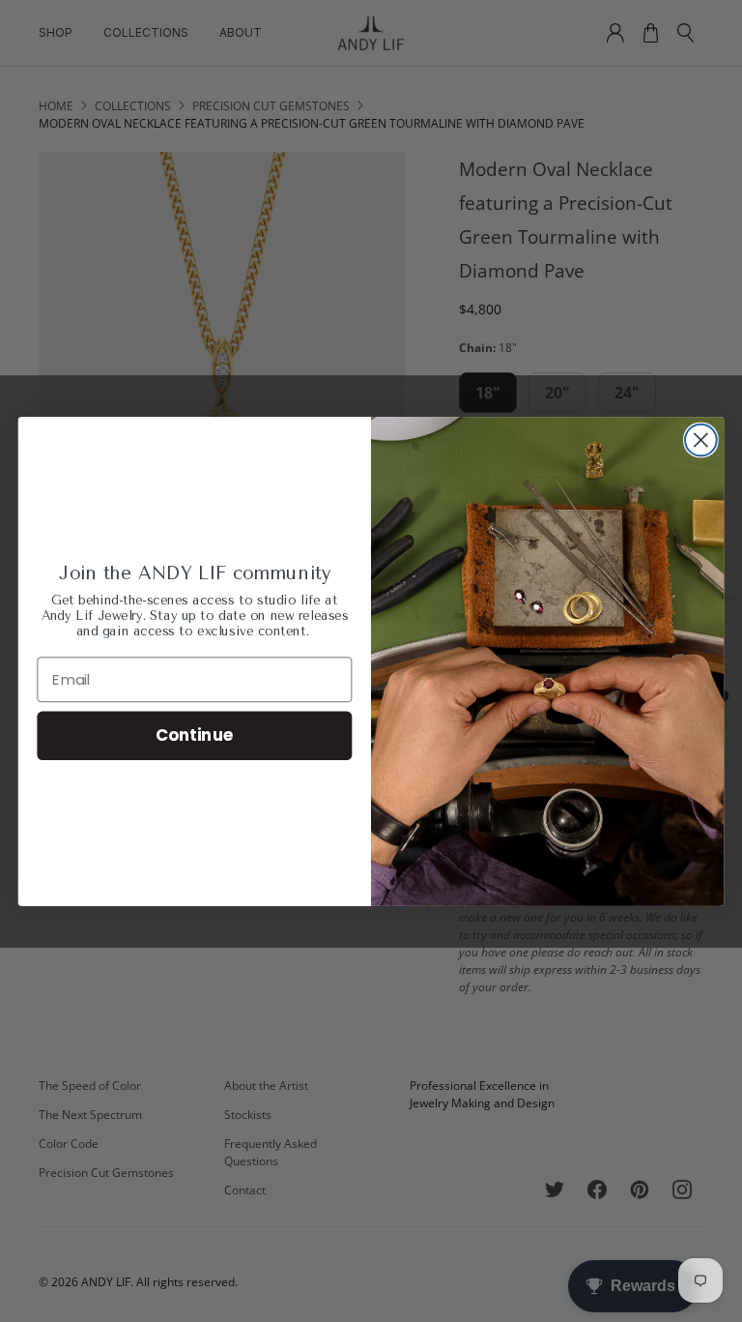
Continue (195, 734)
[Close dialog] (701, 439)
